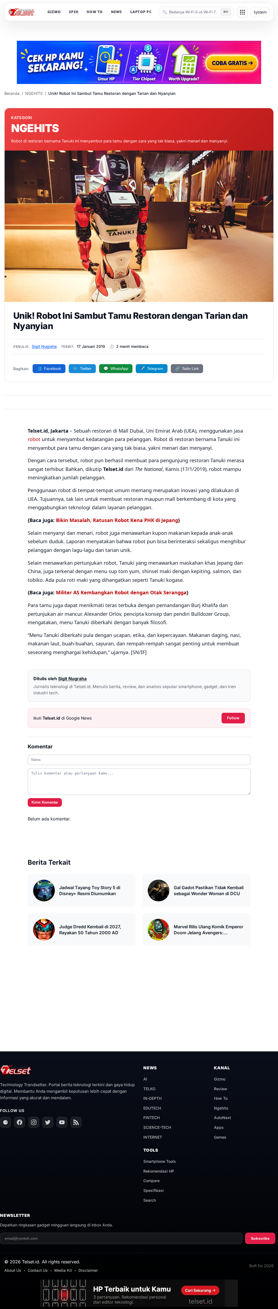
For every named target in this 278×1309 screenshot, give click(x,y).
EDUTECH (152, 1108)
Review (220, 1088)
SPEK (73, 12)
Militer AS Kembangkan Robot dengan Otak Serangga (121, 592)
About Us (12, 1270)
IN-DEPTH (152, 1098)
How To (221, 1098)
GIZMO (54, 12)
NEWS (116, 12)
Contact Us (38, 1270)
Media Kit (63, 1270)
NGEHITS (34, 93)
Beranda (12, 93)
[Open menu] (242, 12)
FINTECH (151, 1117)
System (260, 12)
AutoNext (222, 1117)
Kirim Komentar (44, 802)
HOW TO (95, 12)
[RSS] (76, 1122)
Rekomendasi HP (158, 1171)
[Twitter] (47, 1122)
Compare (151, 1180)
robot (34, 439)
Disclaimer (88, 1270)
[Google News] (5, 1122)
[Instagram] (33, 1122)
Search (149, 1200)
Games (220, 1137)
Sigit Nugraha (44, 346)
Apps (219, 1127)
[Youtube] (61, 1122)
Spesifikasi (153, 1190)
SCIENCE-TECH (157, 1127)
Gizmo (219, 1079)
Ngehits (221, 1108)
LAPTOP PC (141, 12)
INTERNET (152, 1137)
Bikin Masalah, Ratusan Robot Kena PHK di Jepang (117, 520)
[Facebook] (19, 1122)
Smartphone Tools (159, 1161)
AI (145, 1079)
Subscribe (260, 1238)
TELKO (149, 1088)
